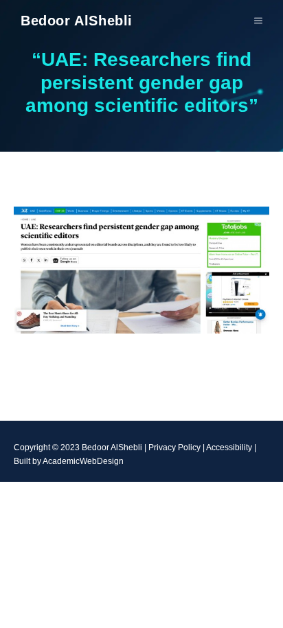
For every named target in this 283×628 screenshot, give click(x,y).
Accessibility (229, 447)
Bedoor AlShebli (77, 20)
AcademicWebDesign (83, 461)
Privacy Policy (174, 447)
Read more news (142, 375)
